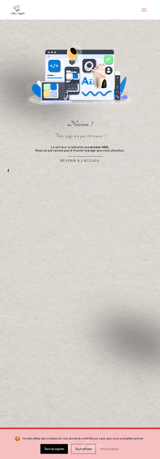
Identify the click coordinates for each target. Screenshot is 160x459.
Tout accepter (54, 449)
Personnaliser (109, 449)
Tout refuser (83, 449)
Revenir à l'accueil (80, 160)
